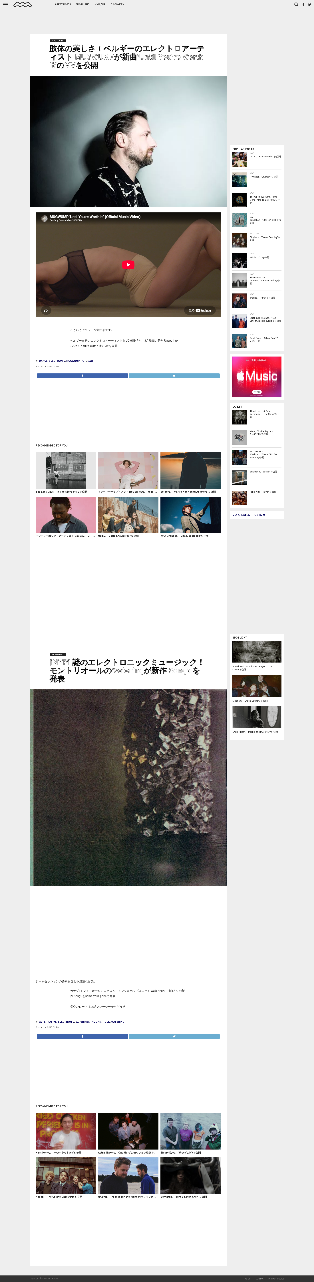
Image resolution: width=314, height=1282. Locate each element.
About (248, 1279)
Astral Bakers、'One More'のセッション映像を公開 (128, 1153)
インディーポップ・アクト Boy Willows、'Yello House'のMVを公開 (137, 492)
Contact (260, 1279)
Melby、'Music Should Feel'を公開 (118, 536)
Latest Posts (62, 4)
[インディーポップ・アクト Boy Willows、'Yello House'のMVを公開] (128, 488)
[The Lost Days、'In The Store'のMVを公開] (66, 488)
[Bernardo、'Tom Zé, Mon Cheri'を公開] (190, 1193)
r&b (90, 361)
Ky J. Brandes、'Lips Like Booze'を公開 (184, 536)
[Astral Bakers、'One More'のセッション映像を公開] (128, 1149)
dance (43, 361)
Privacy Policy (276, 1279)
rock (106, 1022)
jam (98, 1022)
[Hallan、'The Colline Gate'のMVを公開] (66, 1193)
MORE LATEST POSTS (247, 515)
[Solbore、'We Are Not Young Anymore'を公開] (190, 488)
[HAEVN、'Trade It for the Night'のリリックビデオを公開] (128, 1193)
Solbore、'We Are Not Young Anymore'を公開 (188, 492)
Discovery (117, 4)
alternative (48, 1022)
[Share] (82, 375)
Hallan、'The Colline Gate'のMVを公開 (59, 1197)
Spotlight (83, 4)
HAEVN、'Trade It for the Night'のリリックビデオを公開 (132, 1197)
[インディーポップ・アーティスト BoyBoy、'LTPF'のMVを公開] (66, 532)
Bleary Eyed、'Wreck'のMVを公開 (180, 1153)
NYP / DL (100, 4)
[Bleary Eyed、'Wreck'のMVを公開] (190, 1149)
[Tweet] (174, 375)
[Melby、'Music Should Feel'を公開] (128, 532)
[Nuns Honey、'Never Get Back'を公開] (66, 1149)
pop (83, 361)
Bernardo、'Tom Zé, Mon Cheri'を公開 (183, 1197)
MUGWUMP (73, 361)
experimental (85, 1022)
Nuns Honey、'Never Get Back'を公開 (58, 1153)
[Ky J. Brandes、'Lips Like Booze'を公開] (190, 532)
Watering (117, 1022)
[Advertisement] (157, 20)
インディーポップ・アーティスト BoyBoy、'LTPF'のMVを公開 (72, 536)
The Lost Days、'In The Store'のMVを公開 (61, 492)
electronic (57, 361)
